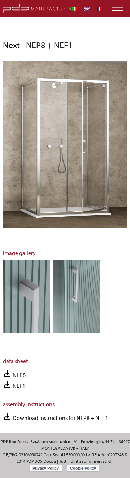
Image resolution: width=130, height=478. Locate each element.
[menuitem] (75, 9)
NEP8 (14, 373)
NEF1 (14, 384)
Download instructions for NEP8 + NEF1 (55, 416)
